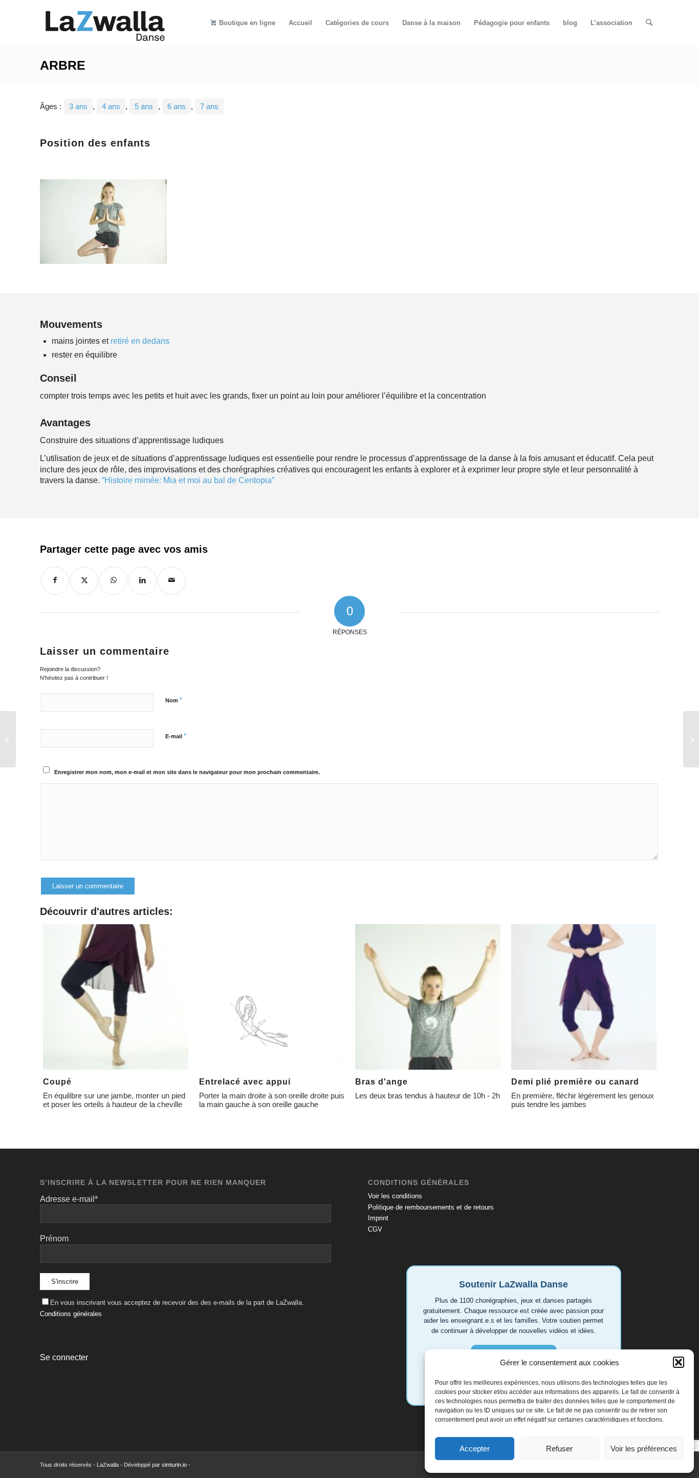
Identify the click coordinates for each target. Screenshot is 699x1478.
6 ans (176, 106)
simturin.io (174, 1465)
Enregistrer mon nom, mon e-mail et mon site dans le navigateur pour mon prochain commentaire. (187, 772)
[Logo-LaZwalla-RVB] (105, 23)
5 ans (144, 106)
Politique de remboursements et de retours (431, 1207)
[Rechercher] (649, 23)
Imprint (378, 1218)
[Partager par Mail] (172, 581)
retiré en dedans (140, 341)
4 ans (111, 106)
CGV (375, 1229)
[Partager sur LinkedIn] (142, 581)
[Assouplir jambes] (691, 739)
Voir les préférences (643, 1448)
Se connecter (64, 1357)
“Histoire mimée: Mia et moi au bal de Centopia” (188, 480)
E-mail (175, 736)
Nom (173, 700)
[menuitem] (242, 23)
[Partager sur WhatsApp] (113, 581)
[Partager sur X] (84, 581)
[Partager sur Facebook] (55, 581)
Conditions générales (71, 1314)
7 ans (209, 106)
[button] (678, 1362)
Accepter (475, 1448)
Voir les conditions (395, 1196)
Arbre (62, 65)
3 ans (78, 106)
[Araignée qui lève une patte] (8, 739)
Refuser (559, 1448)
